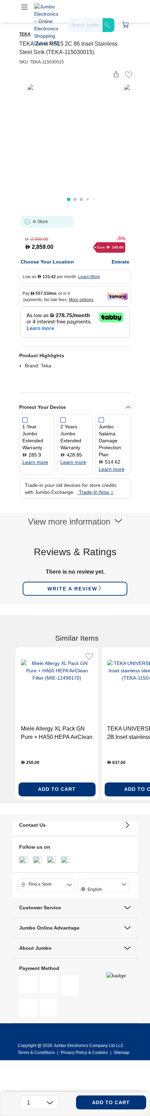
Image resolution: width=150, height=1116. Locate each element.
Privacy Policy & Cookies (84, 1052)
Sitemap (121, 1052)
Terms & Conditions (37, 1052)
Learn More (89, 276)
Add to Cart (111, 1102)
